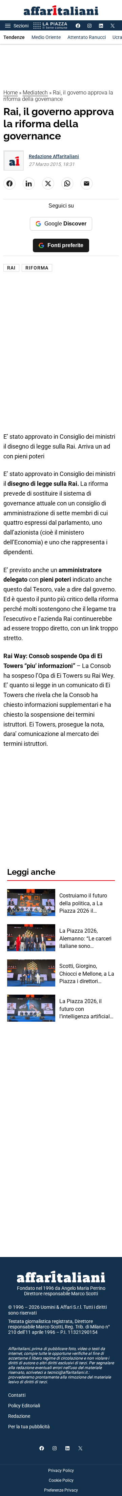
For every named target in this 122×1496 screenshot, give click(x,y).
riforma (36, 267)
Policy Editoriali (24, 1405)
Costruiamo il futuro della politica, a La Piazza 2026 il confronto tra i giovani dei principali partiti (85, 903)
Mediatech (35, 92)
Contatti (16, 1395)
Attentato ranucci (86, 37)
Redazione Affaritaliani (54, 156)
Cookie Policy (61, 1480)
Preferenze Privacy (61, 1490)
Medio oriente (46, 37)
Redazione (19, 1416)
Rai (11, 267)
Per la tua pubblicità (29, 1426)
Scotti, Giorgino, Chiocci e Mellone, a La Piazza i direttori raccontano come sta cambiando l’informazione (86, 974)
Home (10, 92)
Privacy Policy (61, 1470)
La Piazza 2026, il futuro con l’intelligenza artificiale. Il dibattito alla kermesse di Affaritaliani (86, 1009)
